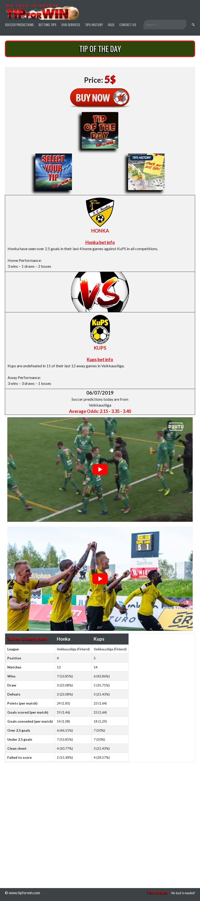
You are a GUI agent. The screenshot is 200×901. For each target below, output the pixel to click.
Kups (100, 348)
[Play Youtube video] (100, 469)
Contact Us (127, 24)
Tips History (94, 24)
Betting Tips (47, 24)
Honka (100, 231)
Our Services (70, 24)
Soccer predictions (19, 24)
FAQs (111, 24)
